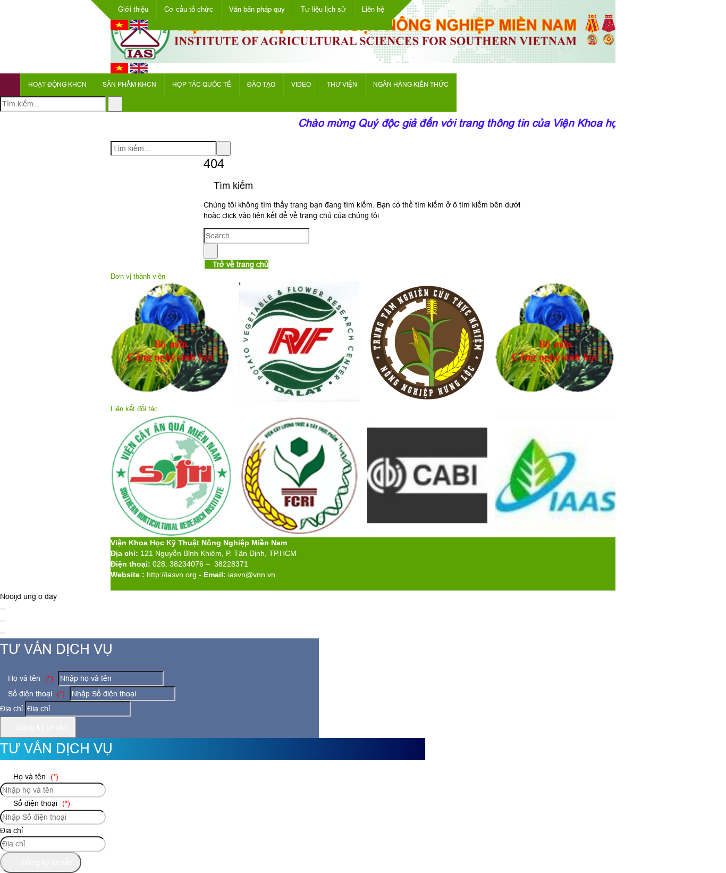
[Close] (2, 609)
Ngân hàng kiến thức (411, 84)
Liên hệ (373, 9)
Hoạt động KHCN (57, 84)
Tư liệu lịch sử (323, 9)
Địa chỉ (11, 708)
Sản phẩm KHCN (129, 84)
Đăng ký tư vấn (40, 727)
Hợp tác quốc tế (201, 84)
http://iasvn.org (172, 574)
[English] (139, 27)
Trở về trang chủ (239, 264)
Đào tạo (261, 84)
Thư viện (342, 84)
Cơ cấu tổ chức (188, 9)
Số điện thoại (35, 693)
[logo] (363, 57)
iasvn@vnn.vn (251, 574)
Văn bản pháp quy (257, 9)
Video (301, 84)
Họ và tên (29, 678)
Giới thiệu (133, 9)
